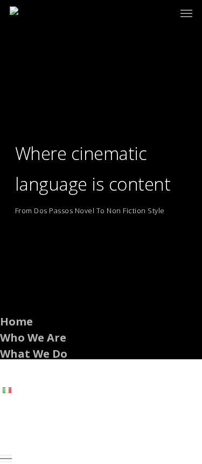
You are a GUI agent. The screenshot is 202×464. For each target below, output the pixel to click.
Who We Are (33, 337)
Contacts (25, 370)
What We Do (33, 353)
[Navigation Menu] (186, 13)
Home (16, 321)
